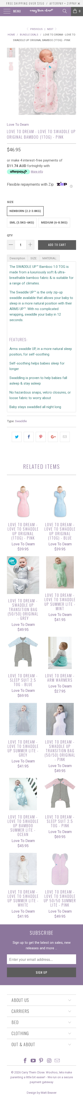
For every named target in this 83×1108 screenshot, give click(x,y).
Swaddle (21, 421)
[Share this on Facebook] (29, 437)
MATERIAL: (49, 258)
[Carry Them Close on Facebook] (25, 1061)
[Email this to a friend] (65, 437)
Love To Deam (18, 124)
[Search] (64, 11)
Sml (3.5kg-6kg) (21, 222)
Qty (10, 235)
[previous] (23, 81)
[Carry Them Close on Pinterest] (41, 1061)
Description (17, 258)
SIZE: (33, 258)
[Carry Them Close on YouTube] (33, 1061)
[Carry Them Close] (41, 11)
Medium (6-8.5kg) (54, 222)
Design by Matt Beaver (41, 1092)
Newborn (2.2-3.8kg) (25, 211)
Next (50, 29)
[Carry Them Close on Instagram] (49, 1061)
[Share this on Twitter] (17, 437)
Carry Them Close (32, 1072)
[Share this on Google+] (53, 437)
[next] (71, 81)
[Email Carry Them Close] (57, 1061)
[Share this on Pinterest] (41, 437)
